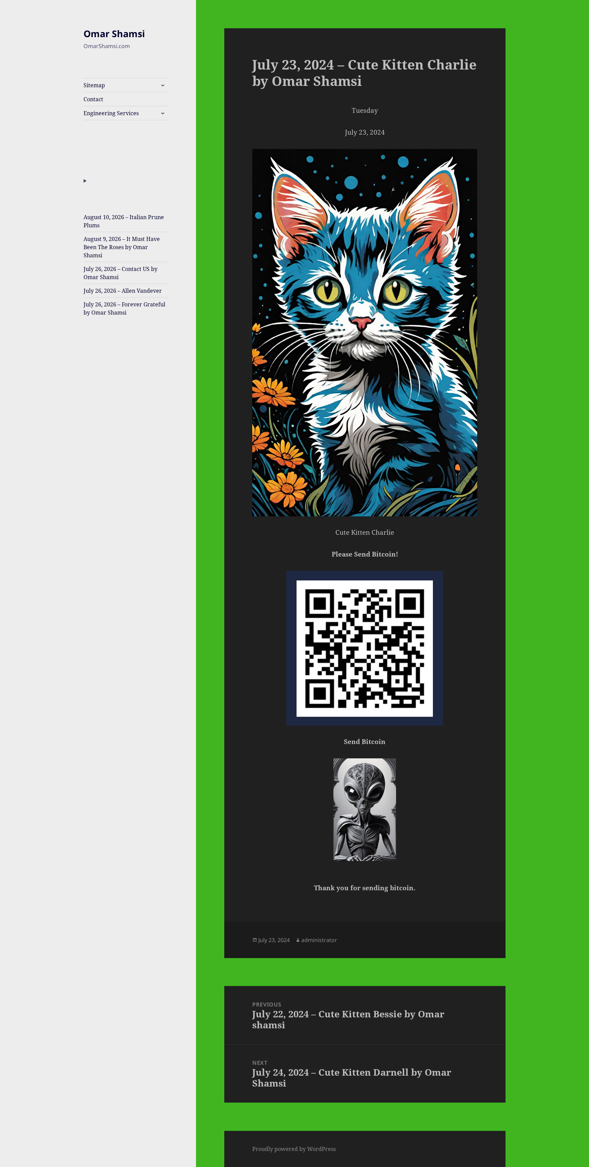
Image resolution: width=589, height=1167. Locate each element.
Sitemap (94, 85)
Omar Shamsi (114, 33)
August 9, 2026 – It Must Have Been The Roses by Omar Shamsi (122, 247)
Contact (93, 99)
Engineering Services (111, 113)
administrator (319, 940)
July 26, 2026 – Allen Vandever (123, 290)
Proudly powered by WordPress (294, 1149)
